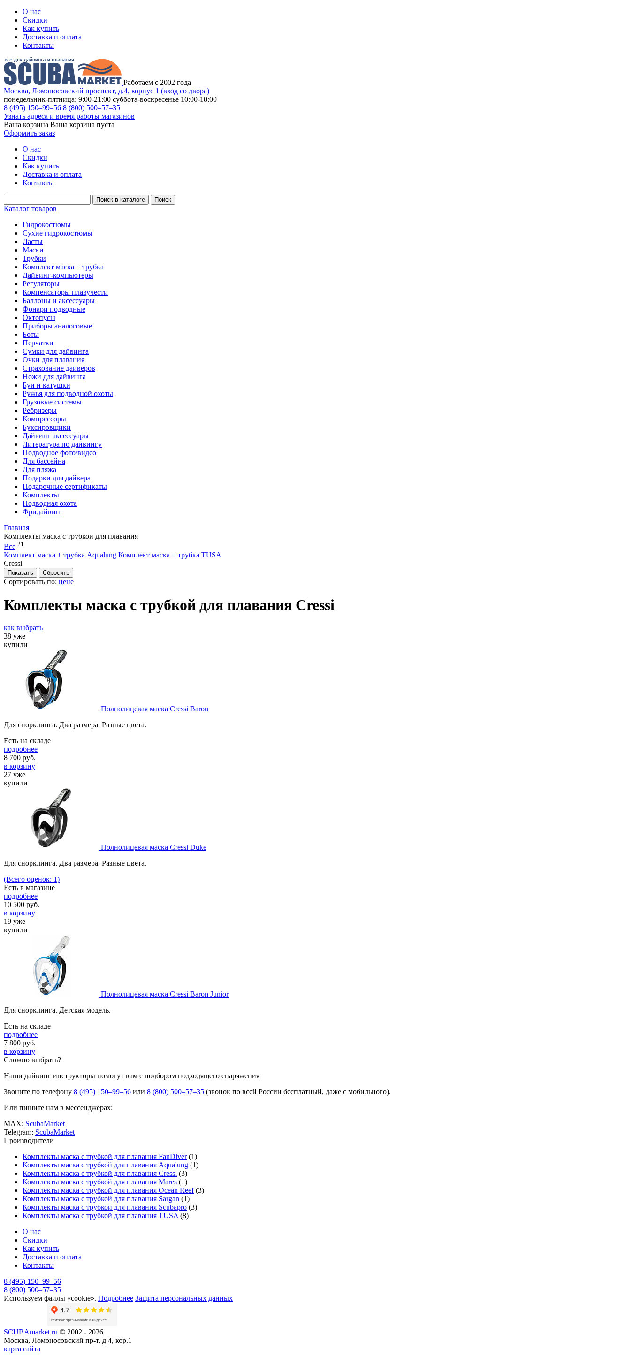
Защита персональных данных (184, 1298)
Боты (31, 334)
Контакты (38, 45)
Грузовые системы (52, 402)
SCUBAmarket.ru (31, 1332)
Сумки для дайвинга (56, 351)
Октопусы (39, 317)
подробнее (21, 749)
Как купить (41, 28)
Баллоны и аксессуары (59, 301)
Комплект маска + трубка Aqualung (60, 555)
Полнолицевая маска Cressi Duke (153, 847)
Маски (33, 250)
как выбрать (23, 628)
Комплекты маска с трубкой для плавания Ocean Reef (108, 1190)
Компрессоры (44, 419)
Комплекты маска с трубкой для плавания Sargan (101, 1199)
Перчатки (38, 343)
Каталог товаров (30, 209)
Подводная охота (50, 503)
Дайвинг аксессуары (56, 436)
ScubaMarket (45, 1124)
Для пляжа (39, 469)
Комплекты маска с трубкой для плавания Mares (100, 1182)
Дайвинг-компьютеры (58, 275)
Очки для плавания (53, 360)
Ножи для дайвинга (54, 377)
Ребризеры (40, 410)
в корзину (19, 766)
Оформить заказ (29, 133)
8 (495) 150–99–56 (32, 108)
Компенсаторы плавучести (65, 292)
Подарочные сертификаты (65, 486)
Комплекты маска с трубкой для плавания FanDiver (105, 1156)
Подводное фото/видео (59, 453)
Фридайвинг (43, 512)
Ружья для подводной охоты (68, 393)
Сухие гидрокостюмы (57, 233)
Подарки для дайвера (57, 478)
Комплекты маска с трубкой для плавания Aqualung (105, 1165)
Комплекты (41, 495)
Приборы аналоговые (57, 326)
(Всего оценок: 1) (32, 879)
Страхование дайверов (59, 368)
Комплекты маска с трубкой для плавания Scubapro (105, 1207)
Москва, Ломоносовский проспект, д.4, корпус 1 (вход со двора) (106, 91)
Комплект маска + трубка (63, 267)
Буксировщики (47, 427)
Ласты (33, 241)
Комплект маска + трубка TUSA (169, 555)
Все (9, 546)
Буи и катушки (46, 385)
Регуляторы (41, 284)
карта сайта (22, 1349)
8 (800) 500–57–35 (91, 108)
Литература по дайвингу (62, 444)
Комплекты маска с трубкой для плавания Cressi (100, 1173)
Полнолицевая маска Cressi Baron (154, 709)
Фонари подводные (54, 309)
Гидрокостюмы (47, 225)
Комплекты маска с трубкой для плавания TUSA (100, 1216)
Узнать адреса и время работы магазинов (69, 116)
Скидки (35, 20)
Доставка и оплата (52, 37)
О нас (32, 11)
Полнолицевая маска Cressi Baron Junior (165, 994)
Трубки (34, 258)
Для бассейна (44, 461)
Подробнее (115, 1298)
